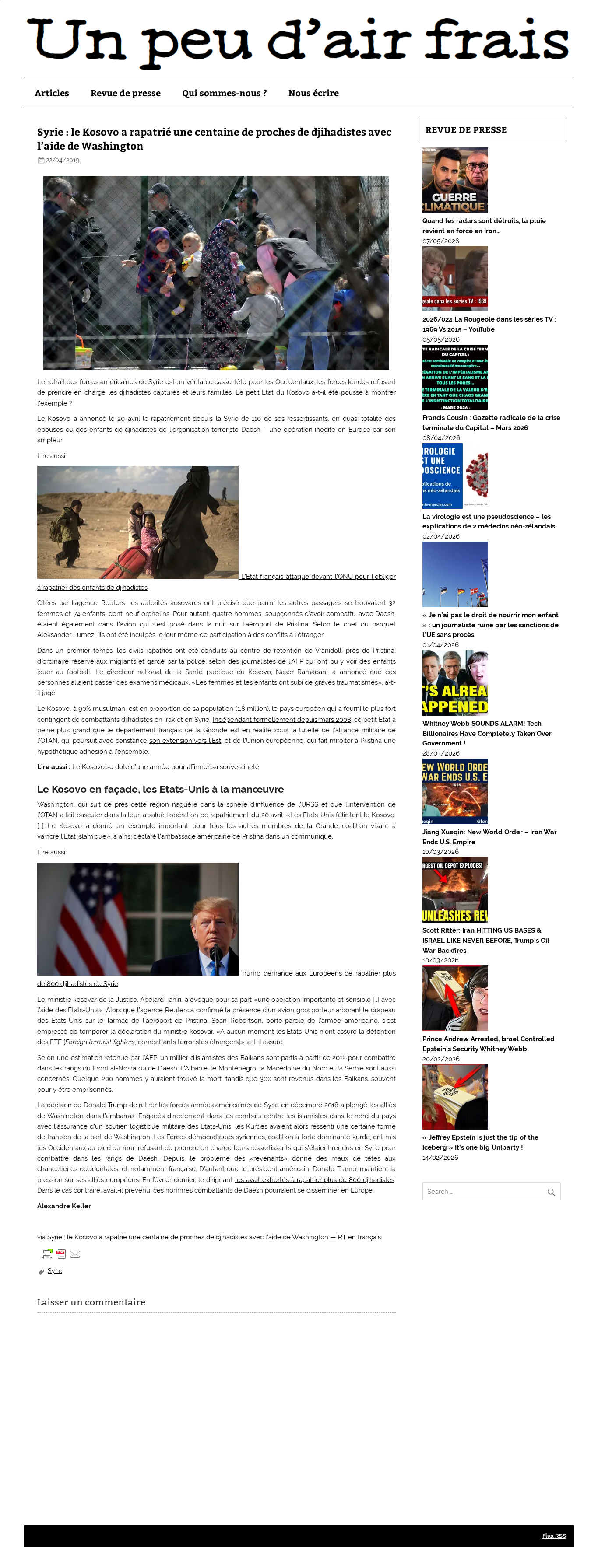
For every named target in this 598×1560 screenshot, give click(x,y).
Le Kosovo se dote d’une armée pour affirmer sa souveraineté (148, 767)
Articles (52, 92)
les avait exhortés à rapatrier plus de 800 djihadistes (314, 1180)
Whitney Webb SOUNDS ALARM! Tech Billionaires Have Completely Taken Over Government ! (487, 734)
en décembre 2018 (309, 1105)
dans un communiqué (298, 836)
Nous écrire (313, 92)
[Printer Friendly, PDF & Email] (61, 1253)
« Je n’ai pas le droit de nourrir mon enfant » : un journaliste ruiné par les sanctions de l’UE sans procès (490, 625)
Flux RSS (554, 1535)
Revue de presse (126, 92)
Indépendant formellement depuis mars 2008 (282, 720)
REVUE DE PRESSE (466, 129)
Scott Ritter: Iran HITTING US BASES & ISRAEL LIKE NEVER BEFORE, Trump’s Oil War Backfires (485, 941)
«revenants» (269, 1158)
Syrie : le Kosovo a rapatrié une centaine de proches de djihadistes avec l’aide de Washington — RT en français (214, 1237)
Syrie (55, 1270)
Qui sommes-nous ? (224, 92)
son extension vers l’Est (185, 741)
